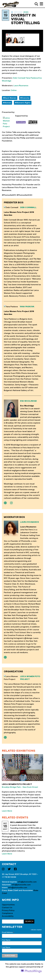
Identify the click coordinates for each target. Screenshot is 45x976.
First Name (6, 940)
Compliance (7, 913)
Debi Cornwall (19, 78)
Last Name (6, 947)
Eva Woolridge (28, 401)
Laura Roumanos (20, 86)
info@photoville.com (27, 882)
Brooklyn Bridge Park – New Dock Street (20, 787)
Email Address (8, 932)
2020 (25, 12)
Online (14, 90)
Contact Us (7, 908)
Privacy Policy (8, 910)
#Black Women (9, 98)
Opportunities (8, 905)
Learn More (7, 811)
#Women (7, 103)
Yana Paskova (32, 78)
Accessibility (7, 916)
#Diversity (24, 98)
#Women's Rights (22, 103)
